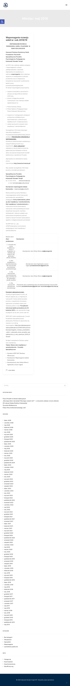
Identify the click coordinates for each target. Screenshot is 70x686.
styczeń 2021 (8, 530)
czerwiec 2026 (8, 423)
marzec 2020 (8, 549)
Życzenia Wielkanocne (10, 405)
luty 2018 (7, 592)
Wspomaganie (8, 644)
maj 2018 (7, 587)
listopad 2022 (8, 498)
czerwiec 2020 (8, 545)
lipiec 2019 (7, 566)
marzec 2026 (8, 430)
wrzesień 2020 (8, 540)
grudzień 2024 (8, 460)
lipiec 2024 (7, 465)
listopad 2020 (8, 535)
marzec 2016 (8, 610)
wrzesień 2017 (8, 601)
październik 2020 (9, 538)
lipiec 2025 (7, 444)
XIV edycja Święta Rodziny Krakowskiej (15, 403)
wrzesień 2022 (8, 502)
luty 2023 (7, 493)
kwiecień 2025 (8, 451)
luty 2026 (7, 432)
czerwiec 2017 (8, 603)
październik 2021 (9, 519)
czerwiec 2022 (8, 505)
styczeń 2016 (8, 615)
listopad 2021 (8, 516)
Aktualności (8, 639)
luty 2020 (7, 552)
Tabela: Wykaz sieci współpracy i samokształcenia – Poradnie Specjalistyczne (16, 347)
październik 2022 (9, 500)
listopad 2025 (8, 439)
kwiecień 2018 (8, 589)
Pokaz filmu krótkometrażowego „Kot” (14, 407)
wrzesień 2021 (8, 521)
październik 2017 (9, 599)
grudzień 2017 (8, 594)
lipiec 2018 (7, 582)
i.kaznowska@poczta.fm (21, 189)
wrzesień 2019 (8, 561)
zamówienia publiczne (11, 647)
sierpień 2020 (8, 542)
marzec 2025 (8, 453)
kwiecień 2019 (8, 570)
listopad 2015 (8, 620)
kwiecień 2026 (8, 427)
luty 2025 (7, 455)
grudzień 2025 (8, 437)
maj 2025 (7, 448)
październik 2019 (9, 559)
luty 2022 (7, 509)
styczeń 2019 (8, 575)
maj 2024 (7, 470)
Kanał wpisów (8, 662)
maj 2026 (7, 425)
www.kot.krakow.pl (24, 180)
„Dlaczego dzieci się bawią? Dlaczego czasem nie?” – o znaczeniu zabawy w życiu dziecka (31, 401)
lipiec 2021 (7, 523)
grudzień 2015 (8, 617)
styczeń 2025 (8, 458)
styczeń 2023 (8, 495)
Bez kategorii (8, 637)
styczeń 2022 (8, 512)
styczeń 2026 (8, 434)
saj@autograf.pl (47, 251)
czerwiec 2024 (8, 467)
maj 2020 (7, 547)
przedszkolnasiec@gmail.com (39, 265)
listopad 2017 (8, 596)
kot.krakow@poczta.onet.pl (21, 183)
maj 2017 (7, 606)
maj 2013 (7, 624)
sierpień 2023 (8, 486)
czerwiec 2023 (8, 491)
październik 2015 (9, 622)
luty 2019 (7, 573)
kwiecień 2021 (8, 526)
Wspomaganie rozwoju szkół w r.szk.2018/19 (17, 38)
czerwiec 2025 (8, 446)
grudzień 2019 (8, 554)
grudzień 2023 (8, 481)
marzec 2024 (8, 474)
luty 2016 (7, 613)
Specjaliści (7, 642)
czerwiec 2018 (8, 584)
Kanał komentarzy (9, 664)
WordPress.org (8, 666)
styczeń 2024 (8, 479)
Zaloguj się (7, 659)
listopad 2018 (8, 577)
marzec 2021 (8, 528)
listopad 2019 (8, 556)
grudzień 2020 (8, 533)
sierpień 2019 (8, 563)
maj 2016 (7, 608)
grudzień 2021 (8, 514)
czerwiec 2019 (8, 568)
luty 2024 (7, 476)
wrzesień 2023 (8, 484)
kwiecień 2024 (8, 472)
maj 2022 (7, 507)
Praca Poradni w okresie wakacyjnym (14, 398)
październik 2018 (9, 580)
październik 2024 (9, 462)
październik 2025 (9, 441)
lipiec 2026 (7, 420)
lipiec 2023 (7, 488)
